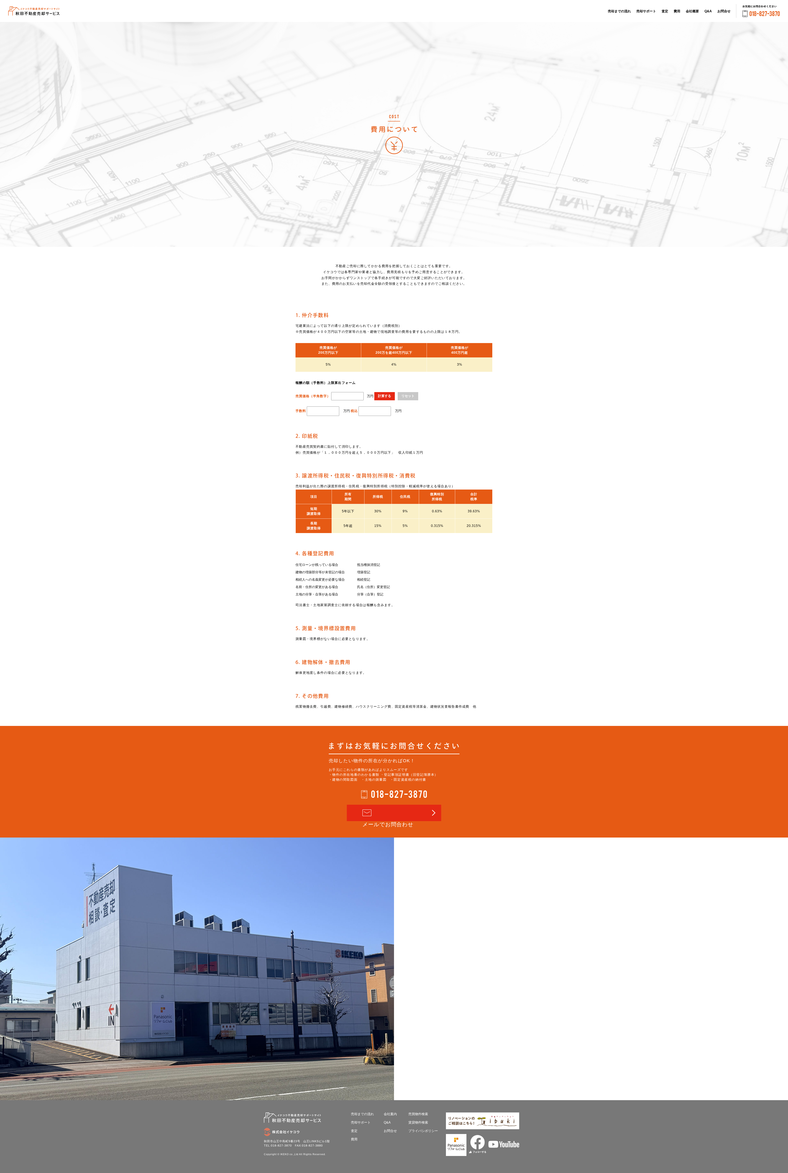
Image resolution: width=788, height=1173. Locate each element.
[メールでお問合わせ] (394, 813)
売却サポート (646, 11)
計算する (384, 396)
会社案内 (390, 1114)
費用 (677, 11)
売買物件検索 (418, 1114)
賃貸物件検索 (418, 1122)
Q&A (708, 11)
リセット (408, 396)
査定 (665, 11)
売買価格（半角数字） (313, 396)
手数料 (301, 411)
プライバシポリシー (423, 1131)
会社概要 (692, 11)
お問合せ (724, 11)
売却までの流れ (619, 11)
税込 (354, 411)
